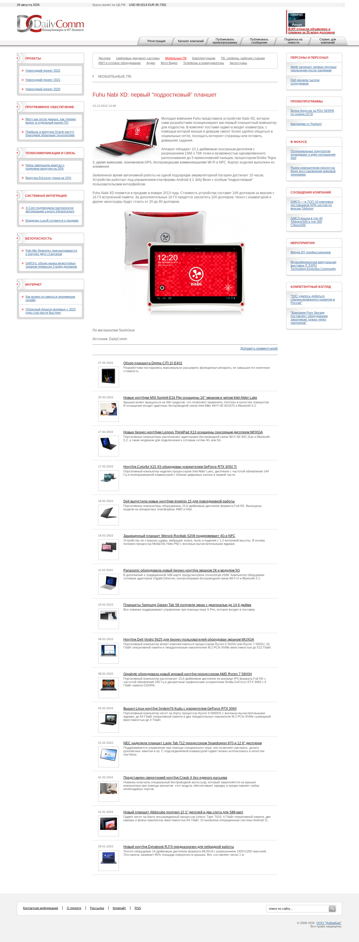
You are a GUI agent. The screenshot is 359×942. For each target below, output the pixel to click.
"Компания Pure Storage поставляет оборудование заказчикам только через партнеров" (309, 317)
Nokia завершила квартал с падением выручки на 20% (45, 166)
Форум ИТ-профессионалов (311, 252)
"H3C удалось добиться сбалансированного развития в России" (313, 299)
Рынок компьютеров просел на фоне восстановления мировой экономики (313, 171)
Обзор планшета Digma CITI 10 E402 (152, 363)
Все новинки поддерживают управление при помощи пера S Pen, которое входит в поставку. (189, 609)
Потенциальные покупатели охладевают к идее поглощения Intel (313, 154)
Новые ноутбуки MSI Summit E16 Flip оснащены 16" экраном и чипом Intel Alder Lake (190, 398)
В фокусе (299, 142)
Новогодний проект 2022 (43, 70)
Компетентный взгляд (311, 286)
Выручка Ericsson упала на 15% (48, 177)
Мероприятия (303, 243)
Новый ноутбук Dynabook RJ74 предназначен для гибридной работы (178, 847)
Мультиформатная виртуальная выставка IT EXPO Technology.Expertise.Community (313, 265)
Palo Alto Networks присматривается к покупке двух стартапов (51, 252)
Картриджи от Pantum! (306, 124)
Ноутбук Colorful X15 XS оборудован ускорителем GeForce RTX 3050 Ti (180, 467)
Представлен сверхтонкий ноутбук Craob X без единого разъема (175, 778)
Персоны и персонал (309, 57)
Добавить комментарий (259, 349)
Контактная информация (40, 908)
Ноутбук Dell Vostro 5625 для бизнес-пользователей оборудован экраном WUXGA (188, 639)
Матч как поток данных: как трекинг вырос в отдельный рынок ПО (51, 120)
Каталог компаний (191, 41)
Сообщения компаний (311, 192)
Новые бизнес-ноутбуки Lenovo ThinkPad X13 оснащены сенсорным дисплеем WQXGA (193, 432)
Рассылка (97, 908)
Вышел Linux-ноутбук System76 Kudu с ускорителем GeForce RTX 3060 (180, 709)
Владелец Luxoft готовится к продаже (52, 220)
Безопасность (38, 238)
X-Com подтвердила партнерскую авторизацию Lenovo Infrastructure (50, 209)
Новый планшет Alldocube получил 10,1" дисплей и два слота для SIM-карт (183, 812)
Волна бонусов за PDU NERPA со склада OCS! (312, 112)
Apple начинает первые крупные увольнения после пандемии (314, 68)
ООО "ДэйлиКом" (328, 923)
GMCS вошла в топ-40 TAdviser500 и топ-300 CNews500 (307, 222)
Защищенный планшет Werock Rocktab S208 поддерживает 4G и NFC (179, 536)
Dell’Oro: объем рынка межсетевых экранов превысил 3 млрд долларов (51, 264)
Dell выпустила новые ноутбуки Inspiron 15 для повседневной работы (179, 501)
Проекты (33, 58)
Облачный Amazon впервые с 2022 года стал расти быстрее (51, 311)
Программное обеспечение (49, 107)
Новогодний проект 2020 (43, 89)
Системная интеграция (46, 195)
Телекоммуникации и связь (50, 153)
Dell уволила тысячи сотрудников (305, 81)
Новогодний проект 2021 (43, 79)
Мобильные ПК (115, 76)
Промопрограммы (307, 101)
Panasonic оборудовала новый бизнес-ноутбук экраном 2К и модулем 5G (181, 570)
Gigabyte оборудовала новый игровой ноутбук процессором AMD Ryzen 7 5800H (187, 674)
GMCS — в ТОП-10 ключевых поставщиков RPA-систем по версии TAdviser (312, 205)
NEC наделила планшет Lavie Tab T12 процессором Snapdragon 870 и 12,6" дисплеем (192, 743)
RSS (138, 908)
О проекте (74, 908)
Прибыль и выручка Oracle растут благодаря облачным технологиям (50, 133)
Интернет (33, 284)
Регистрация (156, 41)
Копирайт (119, 908)
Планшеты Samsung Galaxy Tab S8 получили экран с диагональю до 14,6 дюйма (187, 605)
